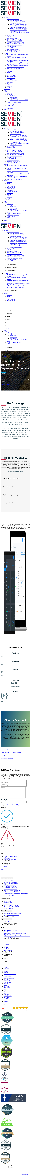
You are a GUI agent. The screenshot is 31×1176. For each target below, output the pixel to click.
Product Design (7, 901)
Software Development (6, 910)
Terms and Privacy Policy (13, 804)
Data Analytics (7, 982)
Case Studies (7, 384)
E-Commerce (7, 998)
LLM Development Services (10, 882)
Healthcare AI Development (10, 887)
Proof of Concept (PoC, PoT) (11, 905)
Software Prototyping (9, 904)
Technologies (7, 858)
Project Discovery (8, 902)
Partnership (6, 864)
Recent (5, 967)
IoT (4, 1002)
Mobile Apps (7, 987)
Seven (2, 384)
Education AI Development (10, 889)
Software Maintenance (9, 921)
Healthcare (6, 944)
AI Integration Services (9, 885)
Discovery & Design (5, 898)
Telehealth (6, 972)
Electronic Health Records (10, 974)
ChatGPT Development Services (11, 883)
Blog (2, 869)
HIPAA (5, 975)
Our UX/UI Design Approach (11, 856)
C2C (5, 993)
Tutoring (6, 979)
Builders (6, 1001)
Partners (5, 866)
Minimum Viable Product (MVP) (11, 906)
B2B (5, 990)
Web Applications (8, 948)
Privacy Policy (24, 1174)
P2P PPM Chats (7, 980)
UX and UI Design (8, 908)
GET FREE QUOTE (6, 223)
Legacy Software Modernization (11, 915)
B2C (5, 991)
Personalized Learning (9, 978)
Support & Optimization (6, 919)
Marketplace (6, 997)
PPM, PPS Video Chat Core (10, 930)
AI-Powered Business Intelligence (12, 891)
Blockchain (6, 994)
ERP (5, 1000)
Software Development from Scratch (12, 913)
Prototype (6, 983)
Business (6, 947)
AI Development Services (6, 878)
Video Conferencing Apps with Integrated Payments (16, 931)
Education (6, 946)
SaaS (5, 989)
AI (4, 1004)
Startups (5, 985)
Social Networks (8, 996)
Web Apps (6, 986)
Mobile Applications (8, 950)
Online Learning (7, 976)
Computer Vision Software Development (13, 896)
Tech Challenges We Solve (10, 859)
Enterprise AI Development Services (12, 890)
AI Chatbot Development (10, 886)
